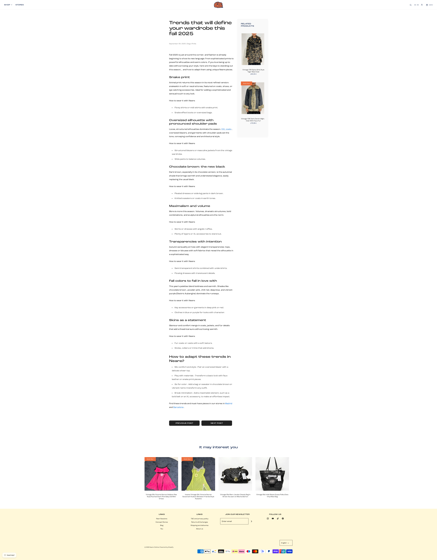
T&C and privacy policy (199, 519)
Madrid (228, 403)
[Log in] (421, 5)
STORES (19, 5)
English (284, 543)
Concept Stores (162, 522)
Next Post (217, 423)
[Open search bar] (411, 5)
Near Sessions (161, 519)
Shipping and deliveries (199, 525)
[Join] (251, 521)
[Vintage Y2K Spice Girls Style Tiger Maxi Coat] (253, 49)
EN (418, 5)
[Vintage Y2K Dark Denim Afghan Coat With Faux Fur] (253, 98)
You (161, 529)
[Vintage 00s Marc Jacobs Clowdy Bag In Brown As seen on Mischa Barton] (235, 474)
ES (415, 5)
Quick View (161, 486)
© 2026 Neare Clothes (152, 547)
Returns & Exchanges (199, 522)
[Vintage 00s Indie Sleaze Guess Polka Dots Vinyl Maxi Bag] (272, 474)
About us (199, 529)
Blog (161, 525)
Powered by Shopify (166, 547)
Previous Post (184, 423)
